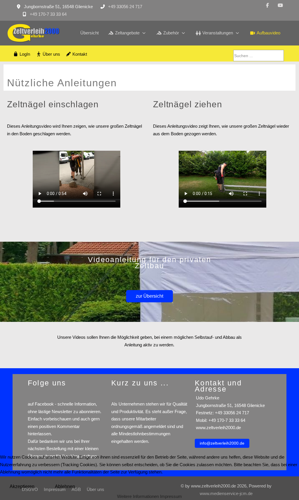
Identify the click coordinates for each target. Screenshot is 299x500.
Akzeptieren (22, 486)
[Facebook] (267, 5)
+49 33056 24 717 (125, 6)
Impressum (171, 496)
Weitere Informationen (138, 496)
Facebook (44, 403)
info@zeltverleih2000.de (222, 443)
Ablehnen (65, 486)
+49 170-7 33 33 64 (48, 14)
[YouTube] (280, 5)
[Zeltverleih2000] (34, 33)
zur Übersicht (149, 296)
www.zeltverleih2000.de (218, 427)
